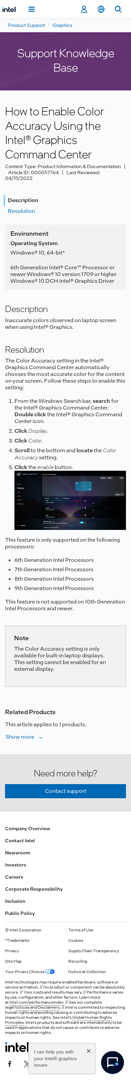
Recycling (77, 961)
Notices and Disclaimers (37, 1007)
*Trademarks (17, 940)
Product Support (26, 25)
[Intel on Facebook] (9, 1063)
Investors (15, 865)
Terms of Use (80, 930)
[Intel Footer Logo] (18, 1047)
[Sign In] (83, 9)
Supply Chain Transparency (93, 951)
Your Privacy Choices (25, 971)
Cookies (75, 940)
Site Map (13, 961)
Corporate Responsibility (34, 889)
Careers (14, 877)
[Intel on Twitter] (27, 1063)
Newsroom (17, 853)
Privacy (12, 951)
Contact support (65, 791)
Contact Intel (20, 841)
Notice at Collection (87, 971)
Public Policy (20, 913)
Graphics (62, 25)
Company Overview (27, 828)
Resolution (21, 211)
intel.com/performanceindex (36, 1002)
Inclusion (15, 901)
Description (23, 200)
